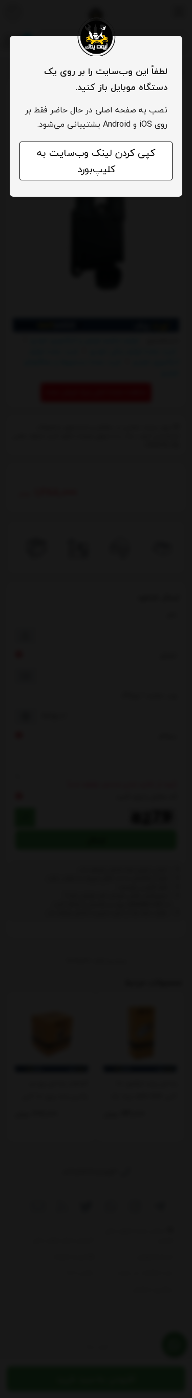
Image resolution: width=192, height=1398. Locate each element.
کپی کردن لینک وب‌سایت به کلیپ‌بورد (96, 161)
